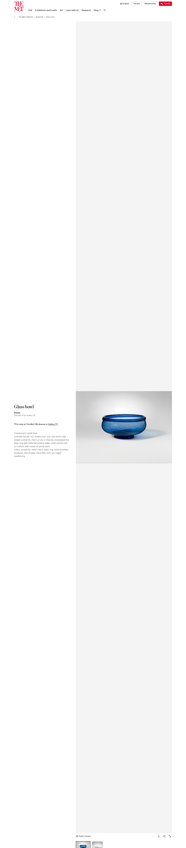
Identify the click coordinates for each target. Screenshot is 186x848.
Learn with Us (72, 10)
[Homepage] (19, 6)
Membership (150, 3)
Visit (30, 10)
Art (61, 10)
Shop (96, 10)
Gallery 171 (53, 424)
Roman (17, 412)
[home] (15, 17)
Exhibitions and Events (46, 10)
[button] (124, 427)
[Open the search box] (104, 10)
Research (86, 10)
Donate (136, 3)
